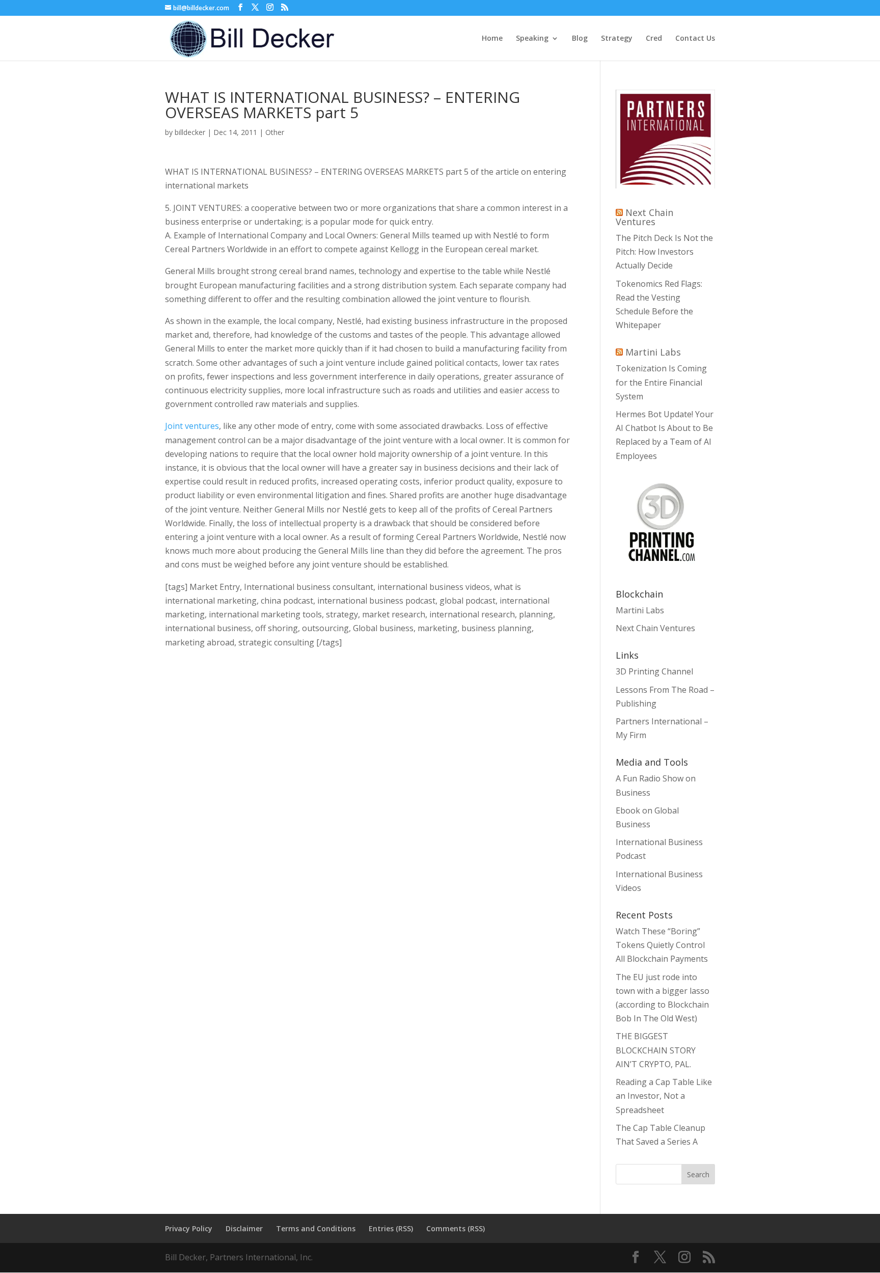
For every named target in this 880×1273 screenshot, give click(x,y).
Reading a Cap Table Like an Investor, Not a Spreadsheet (664, 1095)
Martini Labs (653, 352)
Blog (580, 39)
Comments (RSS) (455, 1228)
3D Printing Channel (654, 671)
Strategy (616, 39)
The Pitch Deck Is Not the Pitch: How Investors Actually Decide (664, 251)
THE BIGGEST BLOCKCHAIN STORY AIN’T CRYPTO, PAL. (656, 1050)
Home (492, 39)
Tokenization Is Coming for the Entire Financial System (661, 382)
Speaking (532, 39)
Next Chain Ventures (644, 217)
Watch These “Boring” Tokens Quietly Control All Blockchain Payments (662, 945)
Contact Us (695, 39)
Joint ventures (192, 425)
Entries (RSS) (391, 1228)
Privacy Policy (188, 1228)
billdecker (190, 132)
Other (274, 132)
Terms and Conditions (315, 1228)
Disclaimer (244, 1228)
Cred (654, 39)
